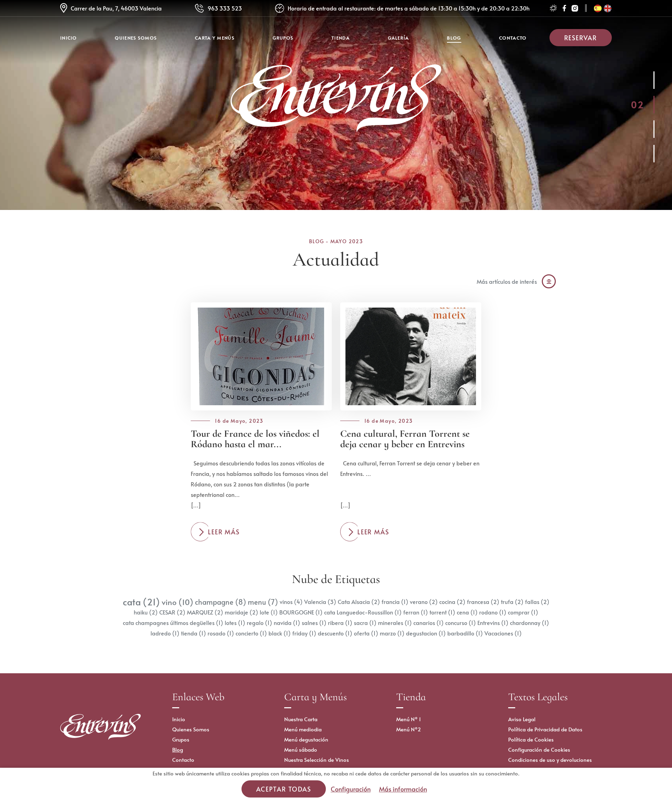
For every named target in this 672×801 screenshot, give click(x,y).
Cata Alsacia (359, 602)
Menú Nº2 (408, 729)
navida (287, 623)
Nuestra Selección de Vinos (316, 759)
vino (177, 602)
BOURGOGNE (300, 612)
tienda (193, 633)
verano (424, 602)
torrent (442, 612)
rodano (492, 612)
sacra (365, 623)
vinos (291, 602)
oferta (366, 633)
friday (304, 633)
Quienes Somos (136, 38)
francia (395, 602)
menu (263, 602)
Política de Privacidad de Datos (545, 729)
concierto (251, 633)
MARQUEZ (205, 612)
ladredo (164, 633)
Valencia (320, 602)
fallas (537, 602)
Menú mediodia (303, 729)
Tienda (340, 38)
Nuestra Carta (300, 719)
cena (467, 612)
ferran (415, 612)
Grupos (283, 38)
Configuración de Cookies (539, 749)
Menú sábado (300, 749)
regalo (259, 623)
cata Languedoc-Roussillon (362, 612)
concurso (460, 623)
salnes (314, 623)
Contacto (512, 38)
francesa (483, 602)
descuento (335, 633)
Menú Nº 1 (408, 719)
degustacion (426, 633)
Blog (454, 38)
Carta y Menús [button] (214, 38)
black (279, 633)
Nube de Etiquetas (336, 579)
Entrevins (492, 623)
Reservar (580, 37)
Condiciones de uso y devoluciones (550, 759)
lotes (235, 623)
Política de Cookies (531, 739)
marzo (392, 633)
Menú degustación (306, 739)
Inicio (68, 38)
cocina (452, 602)
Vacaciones (503, 633)
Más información (403, 789)
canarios (428, 623)
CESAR (172, 612)
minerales (395, 623)
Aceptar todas (283, 789)
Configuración (351, 789)
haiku (146, 612)
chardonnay (529, 623)
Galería (398, 38)
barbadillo (465, 633)
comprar (523, 612)
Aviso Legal (522, 719)
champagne (220, 602)
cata (141, 602)
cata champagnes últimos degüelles (173, 623)
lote (269, 612)
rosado (221, 633)
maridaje (241, 612)
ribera (340, 623)
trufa (512, 602)
